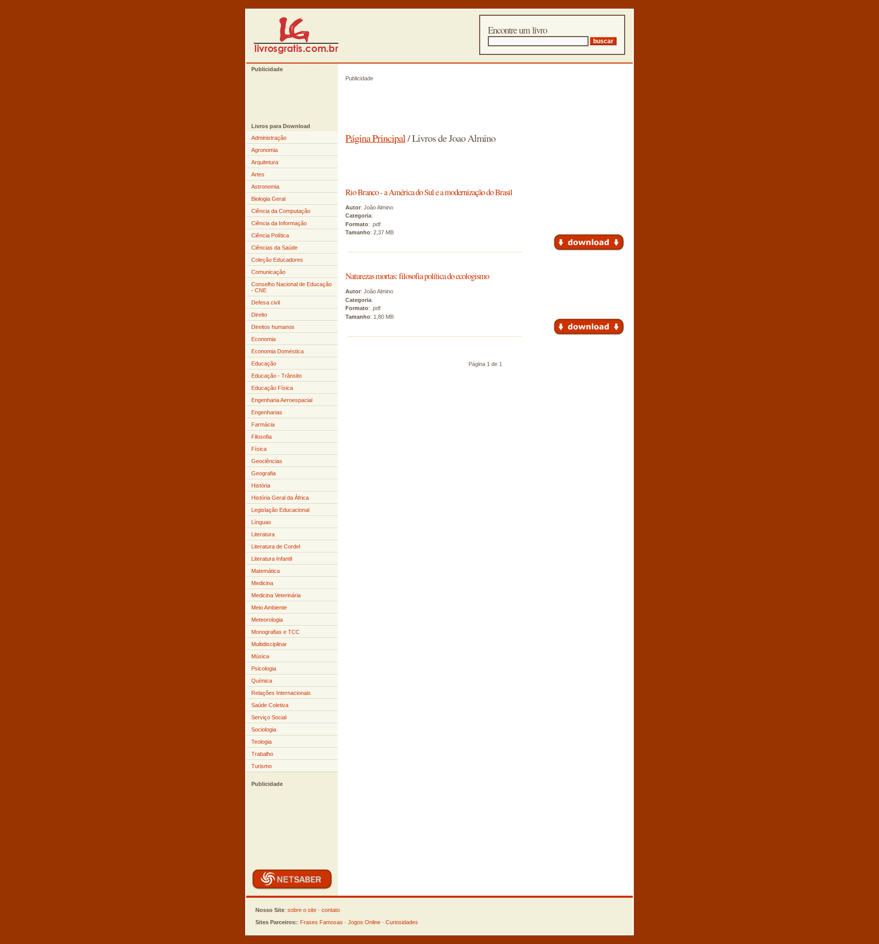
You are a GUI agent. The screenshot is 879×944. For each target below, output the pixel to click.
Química (261, 681)
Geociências (266, 461)
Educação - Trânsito (276, 376)
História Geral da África (280, 498)
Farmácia (263, 424)
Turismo (261, 766)
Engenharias (266, 412)
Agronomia (264, 150)
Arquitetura (264, 162)
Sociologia (263, 729)
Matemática (265, 571)
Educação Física (272, 388)
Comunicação (268, 272)
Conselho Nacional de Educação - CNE (291, 287)
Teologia (261, 742)
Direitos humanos (273, 327)
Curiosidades (402, 922)
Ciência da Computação (280, 211)
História (260, 485)
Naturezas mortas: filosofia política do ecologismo (417, 276)
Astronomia (265, 187)
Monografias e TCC (275, 632)
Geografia (263, 473)
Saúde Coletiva (269, 705)
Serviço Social (268, 717)
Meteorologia (267, 620)
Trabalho (262, 754)
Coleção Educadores (277, 260)
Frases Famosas (321, 922)
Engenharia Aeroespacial (281, 400)
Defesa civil (265, 302)
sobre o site (301, 910)
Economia (263, 339)
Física (259, 449)
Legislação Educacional (280, 510)
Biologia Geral (268, 199)
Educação (263, 363)
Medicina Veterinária (276, 595)
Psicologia (263, 668)
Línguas (261, 522)
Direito (259, 315)
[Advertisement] (287, 97)
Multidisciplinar (269, 644)
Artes (258, 174)
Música (260, 656)
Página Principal (375, 138)
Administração (268, 138)
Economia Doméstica (277, 351)
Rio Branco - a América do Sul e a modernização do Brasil (428, 192)
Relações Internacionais (281, 693)
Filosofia (261, 437)
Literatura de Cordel (275, 546)
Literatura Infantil (271, 559)
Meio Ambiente (269, 607)
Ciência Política (270, 235)
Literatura (263, 534)
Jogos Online (364, 922)
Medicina (262, 583)
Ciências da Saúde (274, 248)
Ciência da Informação (279, 223)
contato (330, 910)
